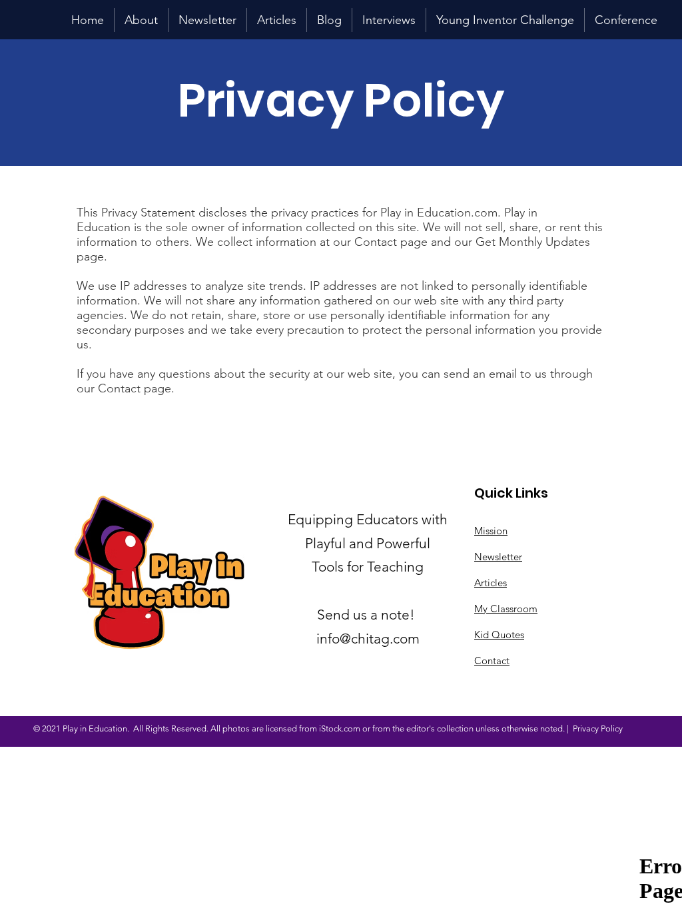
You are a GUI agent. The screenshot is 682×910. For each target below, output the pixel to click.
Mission (491, 530)
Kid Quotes (499, 634)
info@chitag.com (368, 638)
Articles (490, 582)
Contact (492, 660)
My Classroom (505, 608)
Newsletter (498, 556)
